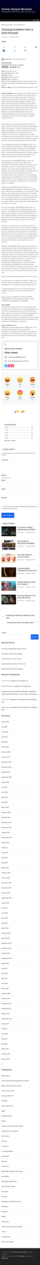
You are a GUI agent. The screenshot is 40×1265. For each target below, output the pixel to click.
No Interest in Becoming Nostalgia (25, 542)
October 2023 (5, 893)
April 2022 (4, 983)
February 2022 (6, 993)
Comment (5, 460)
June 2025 (4, 792)
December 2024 (6, 822)
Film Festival (5, 1136)
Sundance (4, 1211)
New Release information (9, 1181)
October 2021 (5, 1013)
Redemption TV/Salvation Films (11, 1201)
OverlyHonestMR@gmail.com (17, 357)
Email (3, 489)
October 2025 (5, 772)
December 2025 (6, 762)
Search (3, 633)
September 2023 (6, 898)
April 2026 (4, 742)
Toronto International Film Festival (11, 1226)
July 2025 (4, 787)
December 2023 (6, 883)
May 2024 (4, 857)
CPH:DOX (4, 1101)
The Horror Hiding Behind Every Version (26, 528)
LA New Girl (5, 1166)
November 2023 (6, 888)
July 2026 (4, 727)
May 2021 (4, 1039)
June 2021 (4, 1034)
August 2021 (5, 1024)
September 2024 (6, 837)
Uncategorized (5, 1237)
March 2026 (5, 747)
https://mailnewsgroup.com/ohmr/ (18, 361)
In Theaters (5, 1146)
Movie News (5, 1176)
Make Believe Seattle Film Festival (12, 1171)
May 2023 (4, 918)
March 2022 (5, 988)
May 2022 (4, 978)
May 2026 (4, 737)
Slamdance (4, 1206)
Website (4, 498)
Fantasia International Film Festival (12, 1126)
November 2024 (6, 827)
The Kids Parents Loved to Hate (24, 556)
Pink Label (4, 1191)
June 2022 (4, 973)
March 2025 (5, 807)
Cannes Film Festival (7, 1091)
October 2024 (5, 832)
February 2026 (6, 752)
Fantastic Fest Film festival (9, 1131)
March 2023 (5, 928)
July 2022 (4, 968)
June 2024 (4, 852)
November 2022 (6, 948)
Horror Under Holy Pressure (28, 694)
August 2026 (5, 722)
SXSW (3, 1216)
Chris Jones (4, 37)
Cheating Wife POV (7, 1096)
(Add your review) (9, 440)
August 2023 (5, 903)
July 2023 (4, 908)
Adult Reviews (5, 1075)
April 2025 (4, 802)
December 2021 (6, 1003)
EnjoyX (3, 1121)
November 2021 (6, 1008)
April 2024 (4, 862)
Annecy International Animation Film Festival (15, 1081)
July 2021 (4, 1029)
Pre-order (4, 1196)
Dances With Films (7, 1106)
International (5, 1156)
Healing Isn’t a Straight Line (19, 681)
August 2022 (5, 963)
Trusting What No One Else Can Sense (26, 597)
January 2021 (5, 1059)
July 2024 (4, 847)
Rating (4, 475)
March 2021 (5, 1049)
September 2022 (6, 958)
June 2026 (4, 732)
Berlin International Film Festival (11, 1086)
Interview (4, 1161)
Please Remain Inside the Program (26, 583)
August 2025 (5, 782)
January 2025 (5, 817)
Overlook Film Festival (8, 1186)
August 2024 (5, 842)
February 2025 (6, 812)
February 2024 (6, 873)
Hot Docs (4, 1141)
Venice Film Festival (7, 1242)
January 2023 (5, 938)
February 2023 (6, 933)
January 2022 (5, 998)
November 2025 (6, 767)
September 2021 (6, 1018)
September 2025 (6, 777)
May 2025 (4, 797)
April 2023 (4, 923)
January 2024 (5, 878)
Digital (3, 1111)
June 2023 (4, 913)
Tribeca (3, 1231)
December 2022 (6, 943)
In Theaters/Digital (7, 1151)
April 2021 (4, 1044)
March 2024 (5, 867)
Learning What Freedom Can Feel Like (27, 569)
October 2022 (5, 953)
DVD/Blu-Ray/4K (6, 1116)
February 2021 (6, 1054)
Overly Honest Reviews (16, 9)
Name (3, 480)
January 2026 (5, 757)
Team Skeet (5, 1221)
